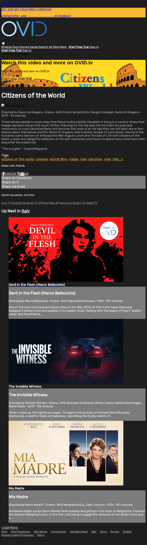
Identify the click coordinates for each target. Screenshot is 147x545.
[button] (3, 43)
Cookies (127, 531)
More (63, 47)
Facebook (9, 174)
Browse (6, 47)
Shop (4, 531)
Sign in (94, 47)
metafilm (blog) (79, 531)
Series (34, 47)
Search (44, 47)
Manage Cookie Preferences (17, 535)
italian (74, 159)
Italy (26, 211)
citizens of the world (17, 159)
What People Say (20, 531)
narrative (95, 159)
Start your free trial (16, 79)
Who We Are (40, 531)
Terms (104, 531)
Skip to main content (15, 3)
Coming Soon (58, 531)
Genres (25, 47)
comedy (42, 159)
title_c (117, 159)
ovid (107, 159)
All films (54, 47)
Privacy (115, 531)
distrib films (59, 159)
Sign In (27, 50)
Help (94, 531)
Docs (16, 47)
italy (83, 159)
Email (24, 174)
